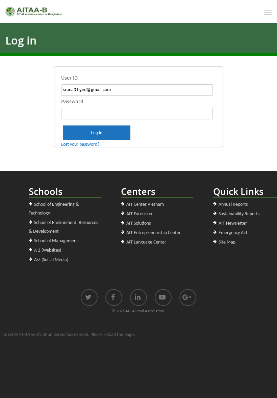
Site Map (227, 242)
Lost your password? (80, 144)
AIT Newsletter (233, 223)
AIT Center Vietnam (145, 204)
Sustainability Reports (239, 214)
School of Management (56, 241)
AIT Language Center (146, 242)
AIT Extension (139, 214)
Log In (96, 133)
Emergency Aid (233, 232)
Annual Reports (233, 204)
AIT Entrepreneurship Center (153, 232)
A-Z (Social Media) (51, 259)
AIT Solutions (138, 223)
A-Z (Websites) (47, 250)
